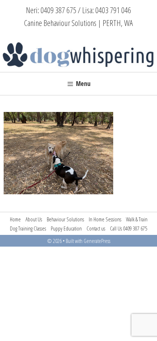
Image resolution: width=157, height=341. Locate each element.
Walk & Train (137, 219)
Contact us (96, 228)
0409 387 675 (58, 9)
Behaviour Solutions (65, 219)
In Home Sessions (105, 219)
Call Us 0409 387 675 (128, 228)
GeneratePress (97, 240)
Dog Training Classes (28, 228)
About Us (34, 219)
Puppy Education (66, 228)
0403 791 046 (113, 9)
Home (15, 219)
